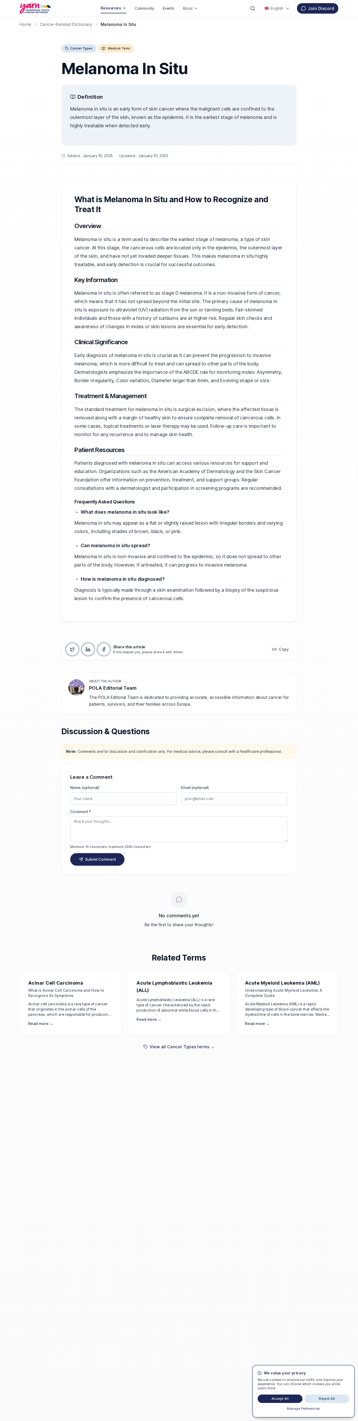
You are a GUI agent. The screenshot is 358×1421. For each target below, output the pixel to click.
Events (168, 8)
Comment (80, 811)
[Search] (252, 8)
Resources (111, 8)
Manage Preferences (303, 1409)
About (188, 8)
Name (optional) (84, 787)
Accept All (280, 1399)
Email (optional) (195, 787)
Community (144, 8)
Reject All (327, 1399)
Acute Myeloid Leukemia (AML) (282, 983)
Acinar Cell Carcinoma (55, 983)
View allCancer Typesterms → (182, 1046)
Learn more (266, 1388)
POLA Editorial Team (113, 688)
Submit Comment (100, 859)
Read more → (40, 1023)
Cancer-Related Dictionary (66, 24)
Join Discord (321, 8)
